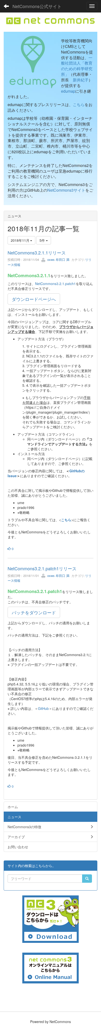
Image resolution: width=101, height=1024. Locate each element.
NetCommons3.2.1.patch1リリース (42, 568)
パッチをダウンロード (34, 612)
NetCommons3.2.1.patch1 (55, 283)
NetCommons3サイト (66, 190)
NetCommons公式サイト (37, 6)
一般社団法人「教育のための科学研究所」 (76, 66)
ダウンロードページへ (34, 299)
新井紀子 (80, 80)
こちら (79, 104)
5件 (42, 240)
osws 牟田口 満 (57, 259)
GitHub (43, 708)
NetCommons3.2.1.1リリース (37, 252)
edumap (68, 91)
